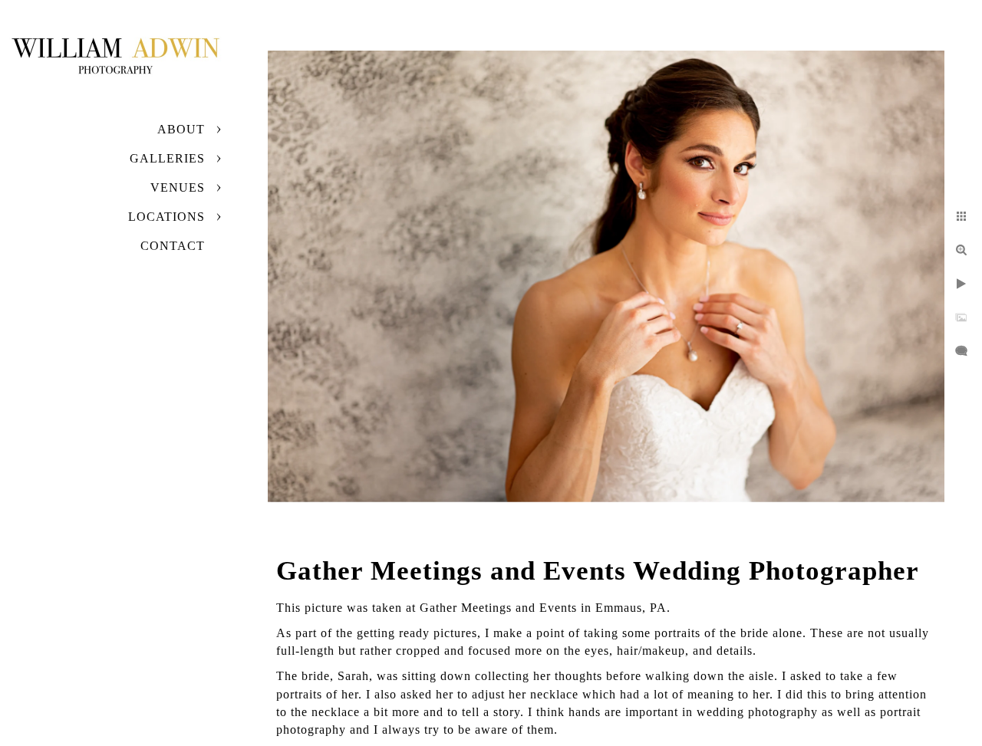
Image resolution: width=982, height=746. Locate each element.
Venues (177, 187)
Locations (166, 216)
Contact (172, 245)
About (181, 129)
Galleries (167, 158)
